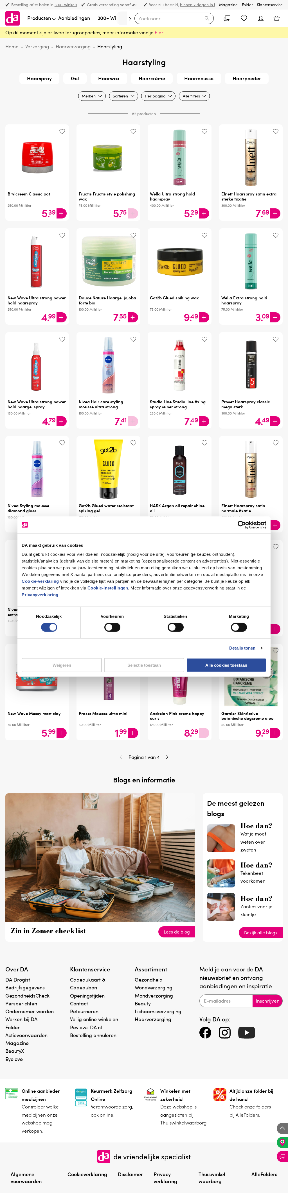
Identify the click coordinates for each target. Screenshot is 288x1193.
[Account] (227, 18)
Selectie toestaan (144, 664)
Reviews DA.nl (86, 1027)
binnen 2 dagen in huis (200, 4)
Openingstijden (87, 995)
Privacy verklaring (165, 1178)
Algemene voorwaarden (26, 1178)
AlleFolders (264, 1174)
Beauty (143, 1003)
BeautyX (14, 1050)
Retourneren (84, 1011)
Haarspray (39, 78)
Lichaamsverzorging (158, 1011)
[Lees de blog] (100, 920)
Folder (247, 4)
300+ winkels (66, 4)
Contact (79, 1003)
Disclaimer (130, 1174)
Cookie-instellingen (107, 587)
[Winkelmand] (276, 18)
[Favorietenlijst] (244, 18)
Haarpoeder (247, 78)
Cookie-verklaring (40, 581)
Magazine (228, 4)
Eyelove (14, 1058)
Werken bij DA (21, 1019)
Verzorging (37, 46)
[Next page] (166, 757)
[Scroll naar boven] (282, 1128)
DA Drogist (17, 979)
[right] (121, 18)
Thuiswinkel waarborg (212, 1178)
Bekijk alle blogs (260, 933)
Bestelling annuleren (93, 1035)
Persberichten (21, 1003)
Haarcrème (152, 78)
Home (12, 46)
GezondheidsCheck (27, 995)
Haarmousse (198, 78)
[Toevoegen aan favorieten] (62, 131)
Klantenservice (270, 4)
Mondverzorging (154, 995)
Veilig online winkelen (94, 1019)
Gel (75, 78)
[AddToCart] (62, 213)
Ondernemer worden (29, 1011)
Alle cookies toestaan (226, 664)
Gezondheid (149, 979)
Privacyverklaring (40, 594)
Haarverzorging (73, 46)
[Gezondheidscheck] (282, 1142)
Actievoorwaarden (26, 1035)
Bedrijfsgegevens (25, 987)
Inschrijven (268, 1001)
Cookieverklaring (87, 1174)
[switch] (112, 627)
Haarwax (109, 78)
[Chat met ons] (282, 1156)
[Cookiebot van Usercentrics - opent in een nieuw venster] (241, 525)
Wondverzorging (153, 987)
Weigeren (62, 664)
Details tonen (242, 648)
